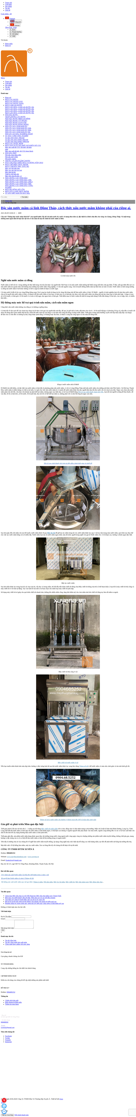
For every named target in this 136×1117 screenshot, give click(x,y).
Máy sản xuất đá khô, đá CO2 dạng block (19, 151)
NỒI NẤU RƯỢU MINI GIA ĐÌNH (17, 119)
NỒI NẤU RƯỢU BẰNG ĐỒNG (17, 124)
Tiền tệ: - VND (11, 27)
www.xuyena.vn (33, 857)
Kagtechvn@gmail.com (14, 860)
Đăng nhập (9, 44)
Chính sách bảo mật (11, 1000)
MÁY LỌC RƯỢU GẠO (14, 101)
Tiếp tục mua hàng (7, 1115)
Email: (3, 1025)
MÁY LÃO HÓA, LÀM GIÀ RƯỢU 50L (19, 113)
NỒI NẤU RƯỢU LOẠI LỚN (15, 122)
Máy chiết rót (70, 882)
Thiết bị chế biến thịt (12, 174)
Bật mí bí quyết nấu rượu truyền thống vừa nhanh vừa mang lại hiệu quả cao (30, 901)
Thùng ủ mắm (38, 882)
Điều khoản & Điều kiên (13, 1002)
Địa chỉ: (3, 1015)
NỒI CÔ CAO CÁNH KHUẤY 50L (17, 132)
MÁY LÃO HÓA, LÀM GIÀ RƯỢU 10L (19, 107)
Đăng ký (8, 45)
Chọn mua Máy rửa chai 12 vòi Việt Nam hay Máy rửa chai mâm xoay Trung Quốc (33, 896)
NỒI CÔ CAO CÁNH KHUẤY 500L (18, 130)
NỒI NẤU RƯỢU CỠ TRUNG (16, 120)
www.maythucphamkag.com (16, 857)
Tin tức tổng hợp (10, 940)
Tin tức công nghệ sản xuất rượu (16, 942)
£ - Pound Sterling (15, 32)
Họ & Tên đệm (6, 916)
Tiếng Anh (17, 22)
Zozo (61, 1099)
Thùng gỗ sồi (83, 766)
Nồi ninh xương (10, 159)
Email (3, 919)
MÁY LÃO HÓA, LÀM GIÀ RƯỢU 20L (19, 109)
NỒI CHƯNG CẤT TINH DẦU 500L (18, 184)
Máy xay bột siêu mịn (12, 168)
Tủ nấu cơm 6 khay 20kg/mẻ (14, 138)
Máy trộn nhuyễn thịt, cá (13, 176)
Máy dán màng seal (82, 882)
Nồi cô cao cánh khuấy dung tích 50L (90, 392)
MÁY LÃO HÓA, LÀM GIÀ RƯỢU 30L (19, 111)
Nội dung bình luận (7, 928)
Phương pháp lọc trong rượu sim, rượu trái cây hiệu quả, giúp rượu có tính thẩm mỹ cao (34, 903)
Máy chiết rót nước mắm (49, 829)
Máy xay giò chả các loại (13, 170)
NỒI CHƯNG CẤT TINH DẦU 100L (18, 180)
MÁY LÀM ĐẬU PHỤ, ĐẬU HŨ (17, 166)
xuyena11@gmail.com (7, 1027)
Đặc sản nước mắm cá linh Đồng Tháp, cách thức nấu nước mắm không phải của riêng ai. (66, 208)
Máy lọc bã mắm (59, 882)
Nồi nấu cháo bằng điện (13, 155)
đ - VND (12, 36)
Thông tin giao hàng (12, 1004)
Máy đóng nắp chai (95, 882)
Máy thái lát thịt (10, 172)
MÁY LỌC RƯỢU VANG (14, 103)
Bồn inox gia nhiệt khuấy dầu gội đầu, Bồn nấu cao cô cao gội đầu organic (30, 898)
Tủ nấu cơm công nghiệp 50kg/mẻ (16, 140)
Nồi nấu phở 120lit (11, 157)
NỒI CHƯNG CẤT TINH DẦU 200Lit (19, 182)
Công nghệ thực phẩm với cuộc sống (17, 944)
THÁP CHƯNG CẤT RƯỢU (15, 117)
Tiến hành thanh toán (21, 1115)
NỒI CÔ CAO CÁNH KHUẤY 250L (18, 128)
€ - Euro (12, 29)
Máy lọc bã (51, 533)
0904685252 (11, 992)
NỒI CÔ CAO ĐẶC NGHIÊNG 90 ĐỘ (19, 134)
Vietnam (12, 18)
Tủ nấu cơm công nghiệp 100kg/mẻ (17, 141)
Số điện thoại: (5, 1020)
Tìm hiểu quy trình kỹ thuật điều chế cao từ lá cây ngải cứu (25, 900)
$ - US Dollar (14, 34)
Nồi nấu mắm (48, 882)
